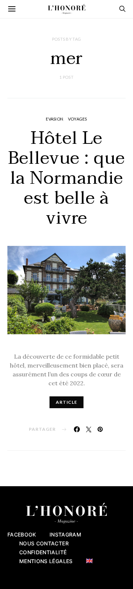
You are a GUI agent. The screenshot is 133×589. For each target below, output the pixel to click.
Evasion (54, 118)
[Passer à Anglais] (89, 561)
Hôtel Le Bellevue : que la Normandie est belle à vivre (66, 178)
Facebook (21, 534)
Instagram (65, 534)
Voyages (77, 118)
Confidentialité (42, 552)
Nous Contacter (44, 543)
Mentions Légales (46, 561)
